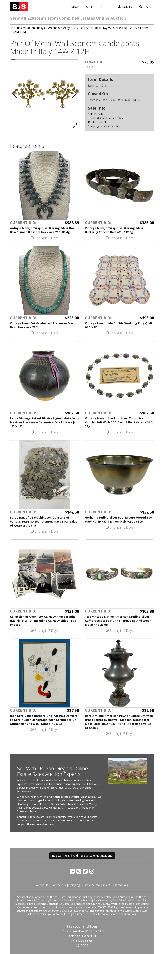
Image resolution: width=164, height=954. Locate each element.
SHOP (75, 7)
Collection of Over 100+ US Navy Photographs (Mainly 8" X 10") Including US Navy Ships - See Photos (43, 621)
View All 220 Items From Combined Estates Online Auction (68, 18)
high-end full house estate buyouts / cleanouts (65, 797)
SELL (89, 7)
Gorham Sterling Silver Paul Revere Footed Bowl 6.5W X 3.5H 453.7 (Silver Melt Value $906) (119, 519)
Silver (65, 800)
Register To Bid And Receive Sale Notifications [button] (82, 855)
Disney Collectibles (62, 804)
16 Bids (89, 66)
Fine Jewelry (76, 800)
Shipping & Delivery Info (103, 126)
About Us (42, 885)
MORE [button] (104, 7)
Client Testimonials (115, 885)
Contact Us (58, 885)
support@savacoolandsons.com (36, 824)
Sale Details (95, 114)
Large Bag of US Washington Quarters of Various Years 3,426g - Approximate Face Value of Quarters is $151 (43, 521)
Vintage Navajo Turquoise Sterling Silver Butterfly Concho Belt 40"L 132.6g (114, 230)
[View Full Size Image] (75, 125)
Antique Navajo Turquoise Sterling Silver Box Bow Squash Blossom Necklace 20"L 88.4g (42, 230)
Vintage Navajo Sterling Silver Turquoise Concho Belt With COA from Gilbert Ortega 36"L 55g (119, 422)
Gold (57, 800)
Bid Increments (98, 122)
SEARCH (147, 7)
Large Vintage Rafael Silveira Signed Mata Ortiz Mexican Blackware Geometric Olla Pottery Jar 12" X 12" (44, 422)
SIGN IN (126, 7)
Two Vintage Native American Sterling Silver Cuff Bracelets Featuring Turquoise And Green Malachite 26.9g (118, 621)
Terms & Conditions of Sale (106, 118)
